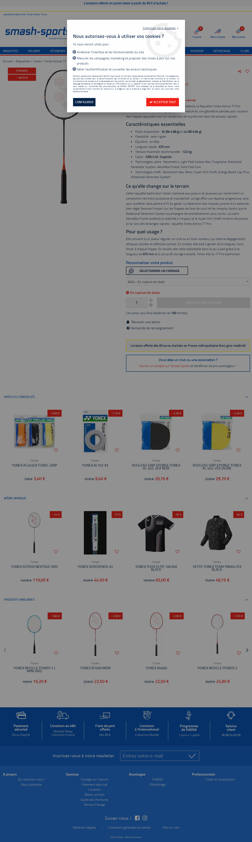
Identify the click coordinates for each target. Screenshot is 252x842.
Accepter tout (164, 102)
